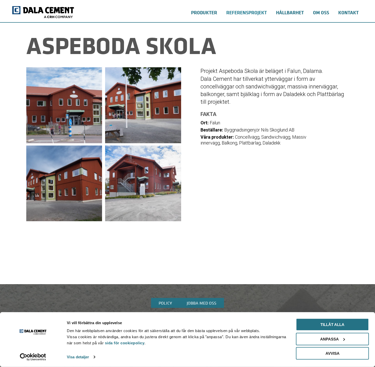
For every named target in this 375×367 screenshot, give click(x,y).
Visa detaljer (78, 357)
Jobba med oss (201, 303)
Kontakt (348, 12)
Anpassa (329, 339)
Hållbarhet (290, 12)
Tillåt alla (332, 324)
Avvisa (333, 353)
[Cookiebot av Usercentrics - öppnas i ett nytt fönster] (33, 357)
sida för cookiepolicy (125, 343)
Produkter (204, 12)
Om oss (321, 12)
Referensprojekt (246, 12)
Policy (165, 303)
